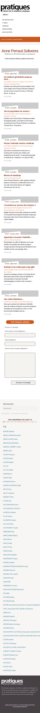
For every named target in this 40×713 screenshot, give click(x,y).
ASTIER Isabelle (8, 639)
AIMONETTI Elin (8, 497)
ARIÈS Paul (7, 612)
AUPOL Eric (7, 663)
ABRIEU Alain (7, 451)
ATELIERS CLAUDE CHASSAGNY (14, 647)
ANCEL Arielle (7, 543)
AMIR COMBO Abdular (10, 535)
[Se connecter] (36, 14)
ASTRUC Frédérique (9, 643)
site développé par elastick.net (20, 706)
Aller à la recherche (25, 1)
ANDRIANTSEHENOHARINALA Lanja (15, 566)
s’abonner (5, 26)
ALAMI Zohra (7, 501)
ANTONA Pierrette (8, 601)
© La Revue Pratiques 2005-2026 (26, 705)
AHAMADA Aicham (9, 481)
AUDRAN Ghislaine (9, 659)
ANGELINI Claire (8, 578)
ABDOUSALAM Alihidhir (10, 443)
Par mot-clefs (15, 413)
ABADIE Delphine (8, 431)
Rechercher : (8, 404)
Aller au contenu (15, 1)
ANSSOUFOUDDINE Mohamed (13, 589)
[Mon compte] (33, 14)
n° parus (4, 23)
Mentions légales (9, 705)
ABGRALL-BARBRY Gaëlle (12, 447)
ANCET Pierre (7, 547)
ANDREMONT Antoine (10, 558)
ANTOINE (6, 593)
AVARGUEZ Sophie (9, 670)
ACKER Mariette (8, 462)
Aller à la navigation (5, 1)
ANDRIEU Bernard (9, 570)
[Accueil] (15, 8)
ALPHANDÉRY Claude (10, 528)
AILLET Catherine (8, 493)
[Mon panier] (29, 14)
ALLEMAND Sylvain (9, 520)
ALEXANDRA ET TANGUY (11, 508)
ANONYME (6, 582)
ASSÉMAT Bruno (8, 628)
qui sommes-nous (7, 20)
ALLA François (7, 516)
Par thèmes (24, 413)
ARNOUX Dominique (10, 620)
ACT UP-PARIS (8, 470)
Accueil (3, 39)
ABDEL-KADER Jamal (10, 439)
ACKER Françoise (9, 454)
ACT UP (5, 466)
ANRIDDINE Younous (10, 585)
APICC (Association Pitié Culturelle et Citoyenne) (18, 609)
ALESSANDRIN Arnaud (10, 505)
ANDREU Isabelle (8, 562)
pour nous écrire (7, 32)
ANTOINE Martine (8, 597)
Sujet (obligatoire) (10, 340)
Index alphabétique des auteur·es (20, 420)
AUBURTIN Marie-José (10, 655)
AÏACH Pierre (7, 489)
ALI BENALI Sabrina (9, 512)
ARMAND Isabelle (9, 616)
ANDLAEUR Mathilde (10, 555)
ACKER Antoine (8, 458)
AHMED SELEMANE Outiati (12, 485)
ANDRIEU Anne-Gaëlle (10, 574)
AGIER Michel (7, 474)
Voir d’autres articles (20, 322)
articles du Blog (7, 29)
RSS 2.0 (16, 705)
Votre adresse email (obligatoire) (15, 331)
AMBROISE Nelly (8, 532)
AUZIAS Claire (7, 666)
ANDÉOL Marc (7, 551)
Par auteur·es (6, 413)
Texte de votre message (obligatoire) (16, 348)
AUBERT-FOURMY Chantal (12, 651)
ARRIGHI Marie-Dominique (11, 624)
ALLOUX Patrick (8, 524)
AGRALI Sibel (7, 478)
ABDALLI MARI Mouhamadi (12, 435)
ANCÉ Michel (7, 539)
